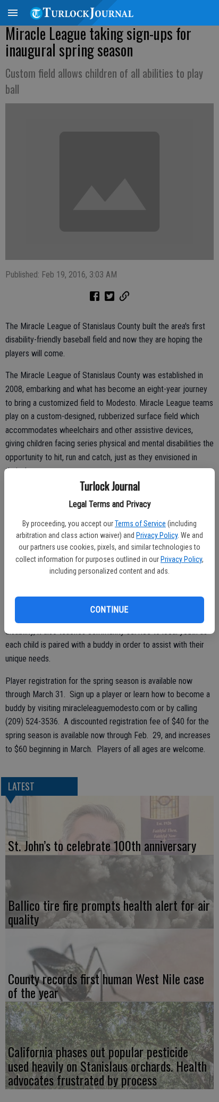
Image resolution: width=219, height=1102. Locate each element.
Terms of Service (140, 523)
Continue (109, 610)
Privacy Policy (157, 535)
